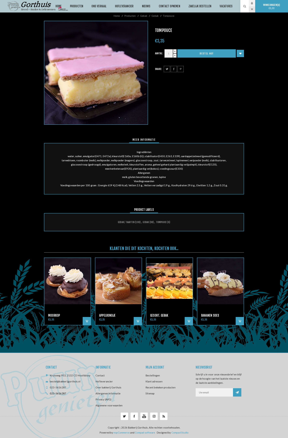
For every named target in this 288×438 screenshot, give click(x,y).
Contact (100, 375)
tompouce (161, 222)
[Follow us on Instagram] (154, 416)
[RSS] (164, 416)
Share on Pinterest (181, 69)
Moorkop (54, 315)
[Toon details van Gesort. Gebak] (169, 281)
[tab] (144, 139)
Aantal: (159, 53)
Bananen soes (210, 315)
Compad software (145, 432)
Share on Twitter (167, 69)
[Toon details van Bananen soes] (220, 281)
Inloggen (254, 3)
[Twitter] (124, 416)
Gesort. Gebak (159, 315)
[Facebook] (134, 416)
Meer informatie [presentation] (144, 139)
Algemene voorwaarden (109, 405)
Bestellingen (153, 375)
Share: (158, 69)
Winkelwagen (271, 6)
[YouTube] (144, 416)
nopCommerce (122, 432)
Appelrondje (107, 315)
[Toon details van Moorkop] (67, 281)
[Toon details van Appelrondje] (118, 281)
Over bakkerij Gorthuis (108, 387)
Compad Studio (180, 432)
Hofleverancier (104, 381)
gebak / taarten (126, 222)
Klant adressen (154, 381)
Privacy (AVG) (104, 399)
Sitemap (150, 393)
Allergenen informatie (108, 393)
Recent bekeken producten (161, 387)
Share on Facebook (174, 69)
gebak (146, 222)
